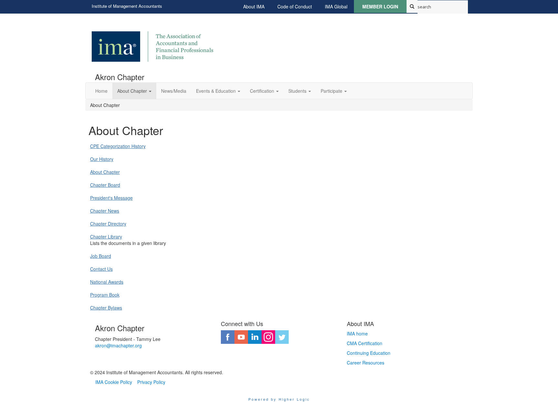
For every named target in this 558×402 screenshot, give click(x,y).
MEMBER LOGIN (380, 6)
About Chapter (105, 172)
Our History (101, 159)
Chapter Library (106, 236)
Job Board (100, 256)
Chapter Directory (108, 223)
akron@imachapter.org (118, 345)
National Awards (106, 282)
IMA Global (336, 6)
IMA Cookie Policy (113, 382)
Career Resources (365, 362)
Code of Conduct (294, 6)
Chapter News (104, 210)
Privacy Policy (151, 382)
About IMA (253, 6)
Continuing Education (368, 353)
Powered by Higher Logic (279, 399)
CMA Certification (364, 343)
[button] (134, 91)
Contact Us (101, 269)
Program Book (104, 294)
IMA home (357, 333)
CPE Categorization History (118, 146)
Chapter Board (105, 185)
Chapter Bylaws (106, 307)
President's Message (111, 198)
